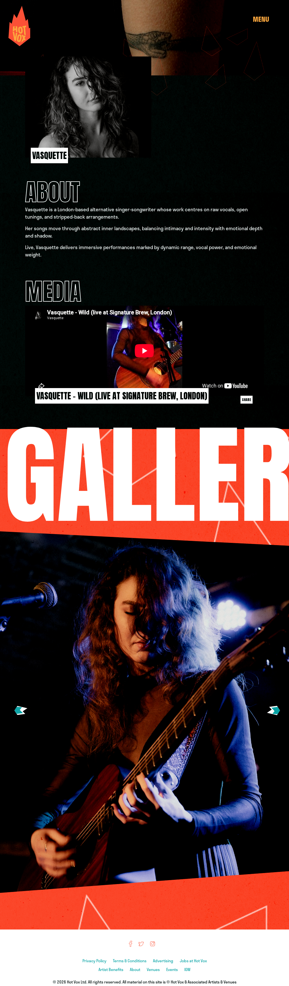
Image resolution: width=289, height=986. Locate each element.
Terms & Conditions (130, 961)
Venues (154, 969)
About (135, 969)
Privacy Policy (94, 961)
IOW (187, 969)
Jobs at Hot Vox (193, 961)
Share (246, 399)
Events (172, 969)
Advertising (163, 961)
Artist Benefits (111, 969)
